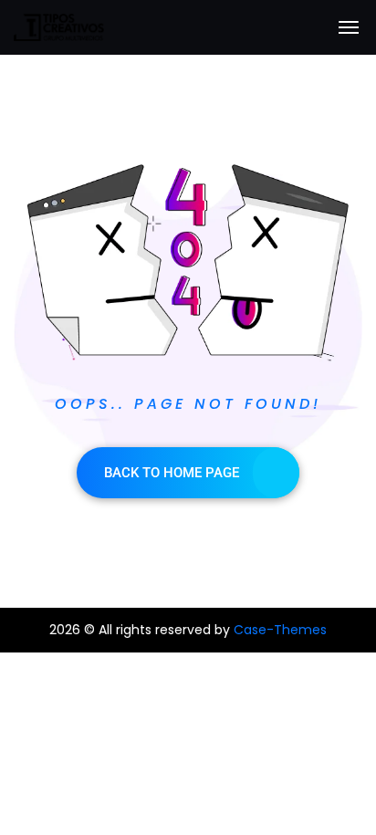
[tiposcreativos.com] (59, 27)
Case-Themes (280, 630)
